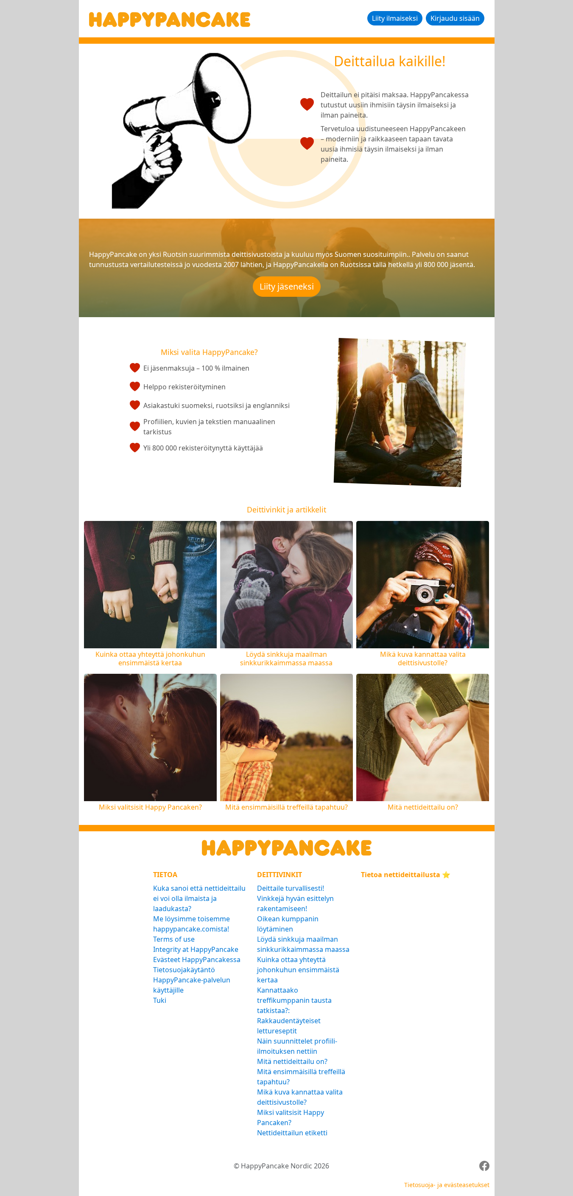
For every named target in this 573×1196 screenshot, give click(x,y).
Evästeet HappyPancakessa (196, 959)
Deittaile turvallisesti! (290, 888)
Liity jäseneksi (287, 286)
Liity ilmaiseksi (395, 18)
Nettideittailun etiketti (292, 1132)
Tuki (159, 1000)
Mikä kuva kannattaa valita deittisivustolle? (300, 1097)
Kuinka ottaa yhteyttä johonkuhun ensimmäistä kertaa (298, 970)
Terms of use (174, 939)
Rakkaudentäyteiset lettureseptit (289, 1026)
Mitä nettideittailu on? (292, 1061)
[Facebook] (484, 1165)
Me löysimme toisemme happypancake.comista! (191, 924)
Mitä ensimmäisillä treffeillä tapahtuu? (301, 1076)
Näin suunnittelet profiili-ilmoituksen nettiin (297, 1046)
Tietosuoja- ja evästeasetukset (446, 1185)
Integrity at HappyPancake (195, 949)
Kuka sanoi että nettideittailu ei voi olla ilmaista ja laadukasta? (199, 898)
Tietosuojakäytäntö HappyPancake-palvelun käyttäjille (191, 980)
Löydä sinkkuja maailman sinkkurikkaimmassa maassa (303, 944)
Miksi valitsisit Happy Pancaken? (290, 1117)
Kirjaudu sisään (455, 18)
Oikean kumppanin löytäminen (288, 924)
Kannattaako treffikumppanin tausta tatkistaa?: (294, 1000)
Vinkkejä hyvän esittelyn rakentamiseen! (295, 903)
